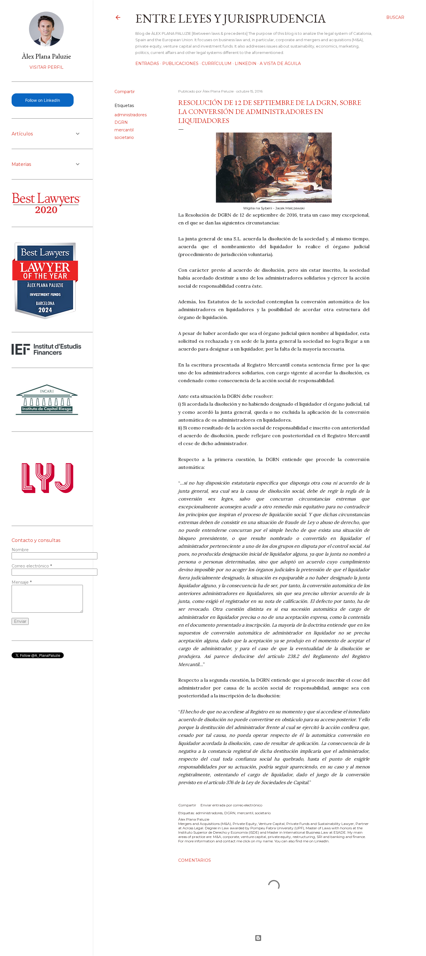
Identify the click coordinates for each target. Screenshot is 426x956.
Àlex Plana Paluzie (46, 56)
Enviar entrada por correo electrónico (231, 805)
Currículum (217, 63)
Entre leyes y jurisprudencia (230, 18)
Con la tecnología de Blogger (259, 938)
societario (124, 137)
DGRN (121, 122)
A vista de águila (280, 63)
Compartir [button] (124, 91)
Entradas (147, 63)
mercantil (124, 130)
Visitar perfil (46, 67)
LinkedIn (245, 63)
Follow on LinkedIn (42, 100)
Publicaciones (180, 63)
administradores (130, 114)
